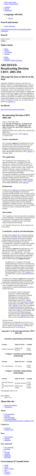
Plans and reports (9, 417)
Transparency (8, 407)
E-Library (7, 416)
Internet (6, 50)
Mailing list (7, 456)
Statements (7, 440)
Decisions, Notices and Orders (13, 60)
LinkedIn (7, 454)
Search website (5, 39)
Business (7, 54)
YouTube (7, 452)
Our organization (9, 414)
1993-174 (19, 310)
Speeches (7, 438)
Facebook (7, 449)
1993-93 (15, 305)
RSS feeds (7, 457)
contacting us (11, 101)
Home (6, 57)
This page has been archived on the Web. (13, 109)
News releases (8, 437)
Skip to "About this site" (11, 4)
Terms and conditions (10, 405)
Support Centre (8, 429)
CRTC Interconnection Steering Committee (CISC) (19, 421)
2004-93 (29, 151)
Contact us (7, 428)
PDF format (18, 325)
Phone (6, 49)
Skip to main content (10, 2)
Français (10, 18)
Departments (8, 10)
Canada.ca (7, 7)
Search (3, 41)
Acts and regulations (10, 419)
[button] (9, 26)
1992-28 (28, 300)
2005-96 (25, 134)
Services (6, 9)
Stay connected (8, 447)
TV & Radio (8, 52)
